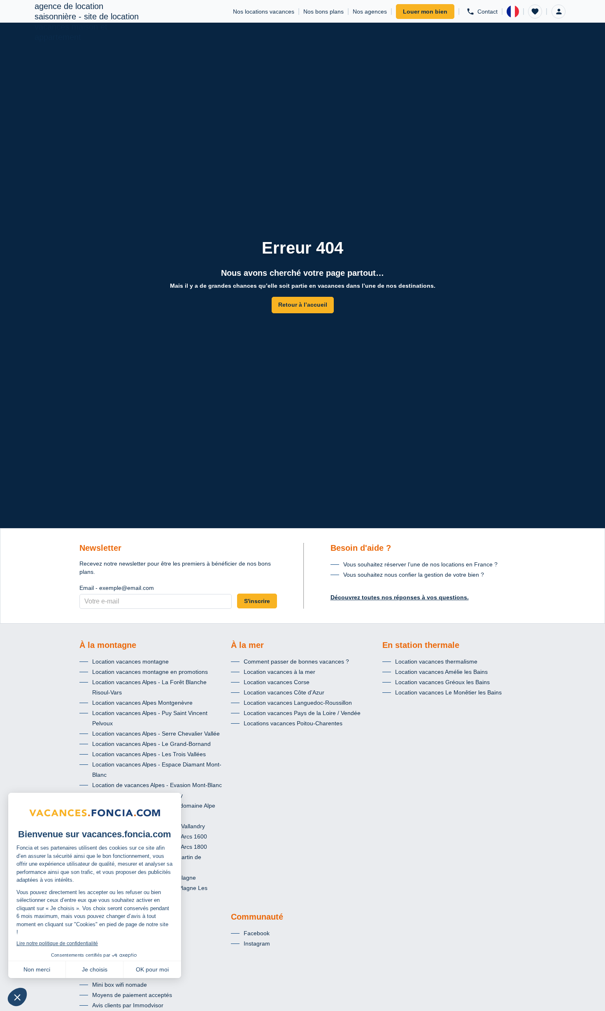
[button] (535, 12)
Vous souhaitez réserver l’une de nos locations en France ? (420, 564)
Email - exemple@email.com (116, 588)
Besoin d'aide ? (360, 547)
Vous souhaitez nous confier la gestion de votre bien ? (413, 574)
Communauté (257, 916)
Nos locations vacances (263, 11)
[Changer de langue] (513, 11)
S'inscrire (257, 601)
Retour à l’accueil (302, 304)
